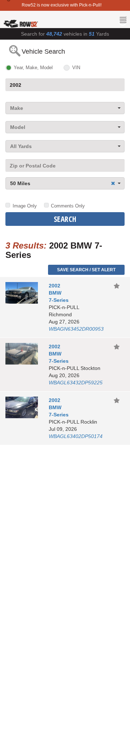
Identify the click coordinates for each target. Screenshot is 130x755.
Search (65, 219)
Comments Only (68, 206)
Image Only (25, 206)
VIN (76, 67)
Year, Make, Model (33, 67)
